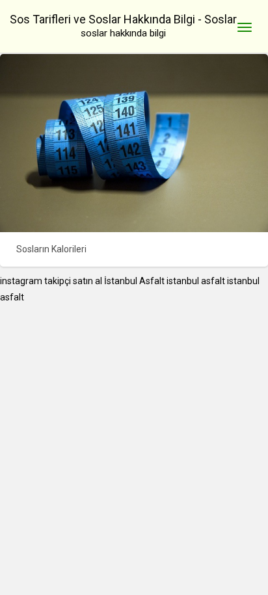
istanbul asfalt (196, 281)
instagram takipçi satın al (51, 281)
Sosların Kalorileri (51, 249)
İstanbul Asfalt (134, 281)
